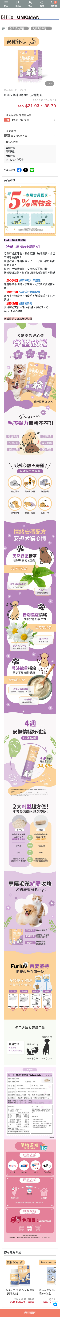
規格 (7, 135)
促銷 (7, 120)
